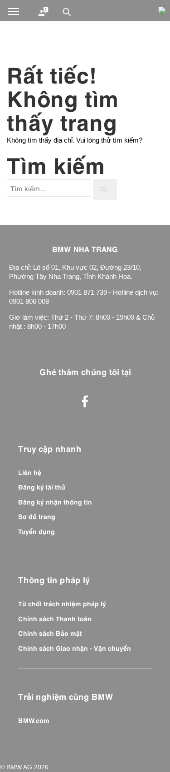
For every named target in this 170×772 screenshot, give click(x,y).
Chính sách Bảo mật (50, 632)
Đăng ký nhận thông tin (55, 501)
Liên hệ (29, 471)
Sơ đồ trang (36, 515)
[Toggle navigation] (13, 12)
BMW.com (33, 719)
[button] (68, 11)
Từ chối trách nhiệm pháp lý (62, 603)
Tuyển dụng (36, 530)
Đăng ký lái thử (41, 486)
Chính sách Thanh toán (55, 618)
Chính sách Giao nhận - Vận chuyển (74, 647)
